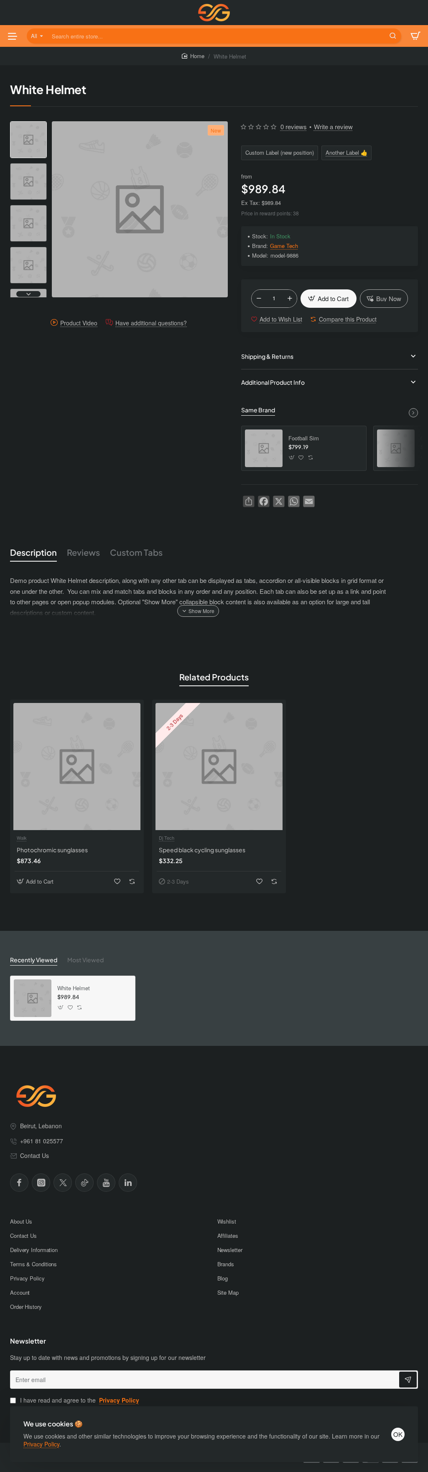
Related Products (214, 677)
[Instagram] (41, 1182)
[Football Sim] (264, 448)
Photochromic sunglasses (52, 850)
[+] (290, 298)
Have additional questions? (151, 323)
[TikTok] (84, 1182)
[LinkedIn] (128, 1182)
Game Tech (284, 246)
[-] (259, 298)
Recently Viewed (33, 959)
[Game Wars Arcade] (396, 448)
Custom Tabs (136, 552)
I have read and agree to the (78, 1400)
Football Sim (303, 438)
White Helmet (73, 988)
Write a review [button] (333, 126)
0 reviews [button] (293, 126)
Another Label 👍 (346, 152)
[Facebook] (19, 1182)
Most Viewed (85, 959)
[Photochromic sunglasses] (76, 766)
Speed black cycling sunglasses (202, 850)
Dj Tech (166, 837)
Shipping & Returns (267, 356)
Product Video (78, 323)
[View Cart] (415, 36)
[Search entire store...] (393, 35)
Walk (22, 837)
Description (33, 552)
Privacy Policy (41, 1444)
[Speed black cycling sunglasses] (219, 766)
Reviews (83, 552)
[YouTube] (106, 1182)
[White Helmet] (32, 998)
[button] (28, 124)
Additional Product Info (273, 382)
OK (398, 1434)
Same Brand (258, 410)
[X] (63, 1182)
